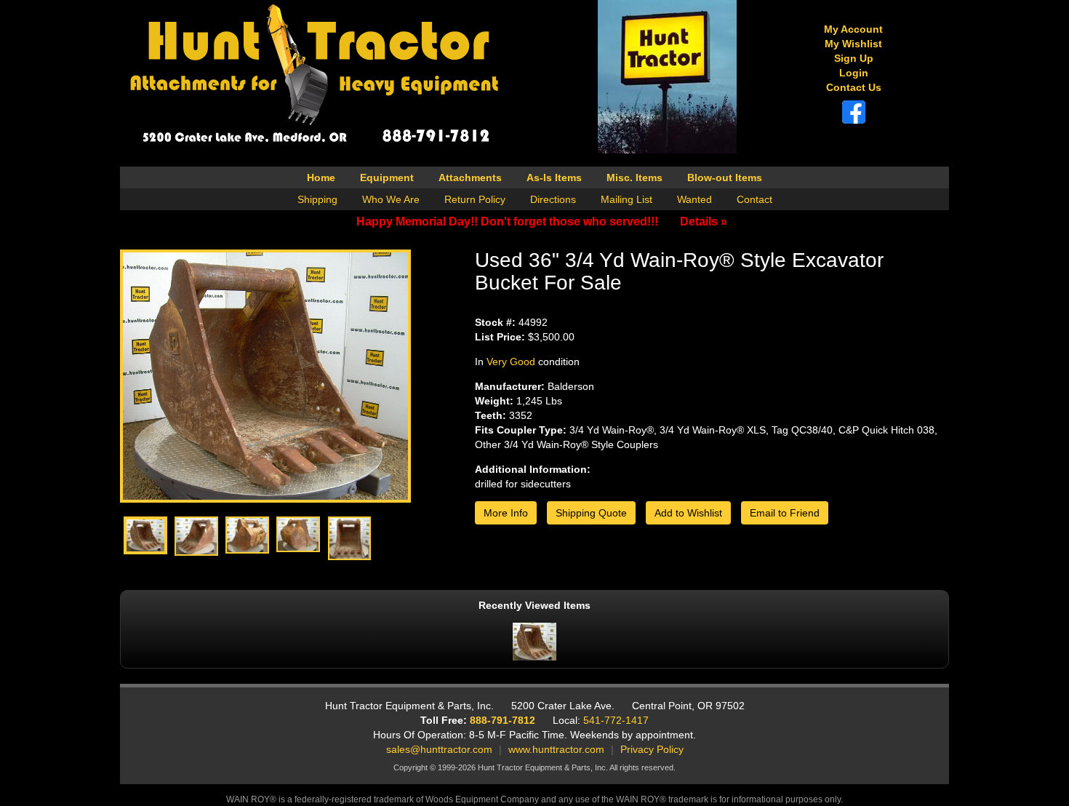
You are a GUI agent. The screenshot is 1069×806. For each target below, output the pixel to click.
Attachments (470, 177)
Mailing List (626, 199)
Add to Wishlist (688, 513)
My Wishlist (853, 43)
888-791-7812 (502, 720)
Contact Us (853, 87)
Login (853, 73)
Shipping (317, 199)
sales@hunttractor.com (439, 749)
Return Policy (474, 199)
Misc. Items (634, 177)
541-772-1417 (616, 720)
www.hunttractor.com (556, 749)
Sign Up (853, 58)
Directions (553, 199)
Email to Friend (785, 513)
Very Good (511, 361)
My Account (853, 29)
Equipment (387, 177)
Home (321, 177)
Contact (754, 199)
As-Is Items (554, 177)
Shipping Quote (591, 513)
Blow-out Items (724, 177)
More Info (506, 513)
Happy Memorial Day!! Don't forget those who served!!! (541, 221)
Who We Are (391, 199)
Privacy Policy (652, 749)
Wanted (694, 199)
